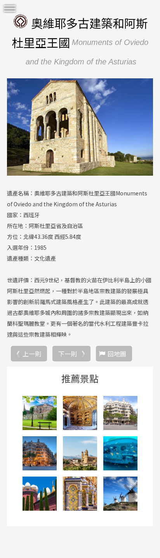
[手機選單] (9, 8)
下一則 (67, 354)
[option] (80, 127)
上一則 (32, 354)
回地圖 (117, 354)
